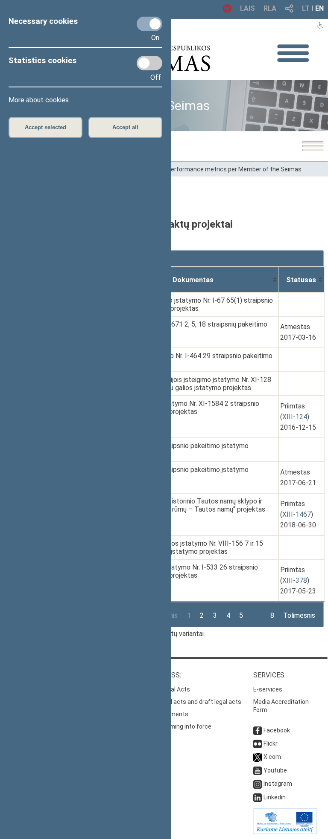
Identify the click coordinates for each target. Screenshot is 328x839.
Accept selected (45, 127)
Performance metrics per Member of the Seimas (234, 169)
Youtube (275, 770)
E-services (267, 689)
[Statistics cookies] (149, 63)
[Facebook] (257, 730)
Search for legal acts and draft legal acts (185, 701)
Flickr (271, 743)
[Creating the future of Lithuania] (285, 832)
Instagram (278, 783)
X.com (272, 756)
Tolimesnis (299, 615)
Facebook (277, 730)
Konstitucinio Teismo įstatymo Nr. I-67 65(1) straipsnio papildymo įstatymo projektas (191, 304)
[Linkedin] (257, 797)
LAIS (247, 8)
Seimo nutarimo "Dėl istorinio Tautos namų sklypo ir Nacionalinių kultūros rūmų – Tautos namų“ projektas (187, 505)
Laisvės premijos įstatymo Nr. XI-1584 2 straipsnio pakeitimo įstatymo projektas (184, 407)
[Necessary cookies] (149, 24)
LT (306, 8)
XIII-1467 (296, 514)
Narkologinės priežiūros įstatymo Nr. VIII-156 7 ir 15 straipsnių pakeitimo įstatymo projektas (186, 547)
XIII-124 (294, 417)
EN (319, 8)
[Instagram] (257, 783)
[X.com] (257, 756)
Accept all (125, 127)
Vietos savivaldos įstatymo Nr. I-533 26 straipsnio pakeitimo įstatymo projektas (183, 571)
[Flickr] (257, 743)
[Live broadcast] (227, 10)
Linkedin (275, 797)
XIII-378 (294, 580)
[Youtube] (257, 770)
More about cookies (39, 100)
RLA (270, 8)
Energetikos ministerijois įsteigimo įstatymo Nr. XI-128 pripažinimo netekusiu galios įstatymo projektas (190, 384)
